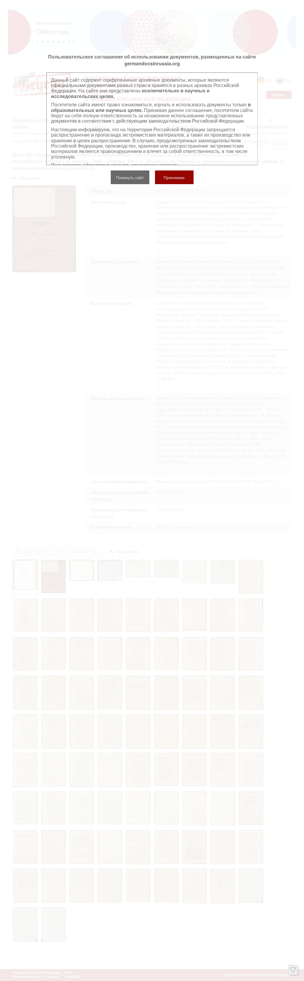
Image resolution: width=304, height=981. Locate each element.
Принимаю (174, 177)
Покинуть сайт (130, 177)
